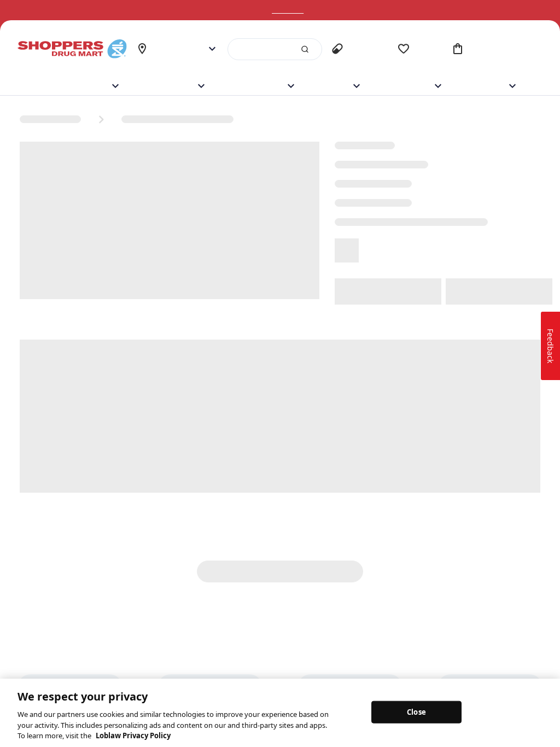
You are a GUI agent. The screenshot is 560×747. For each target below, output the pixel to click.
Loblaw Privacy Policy (133, 735)
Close (416, 711)
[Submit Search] (300, 49)
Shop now (301, 10)
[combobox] (272, 49)
